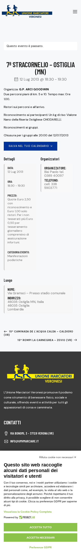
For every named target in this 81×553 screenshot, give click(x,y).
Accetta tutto (41, 527)
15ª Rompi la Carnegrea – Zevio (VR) (45, 340)
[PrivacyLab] (26, 517)
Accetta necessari (41, 537)
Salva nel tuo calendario (29, 146)
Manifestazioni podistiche (18, 258)
